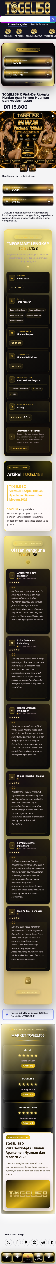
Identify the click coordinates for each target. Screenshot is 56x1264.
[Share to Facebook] (17, 1242)
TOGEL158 (12, 509)
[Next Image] (53, 140)
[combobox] (25, 19)
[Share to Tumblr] (52, 1242)
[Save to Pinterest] (34, 1242)
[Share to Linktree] (26, 1242)
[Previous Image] (2, 140)
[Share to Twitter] (8, 1242)
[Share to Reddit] (43, 1242)
